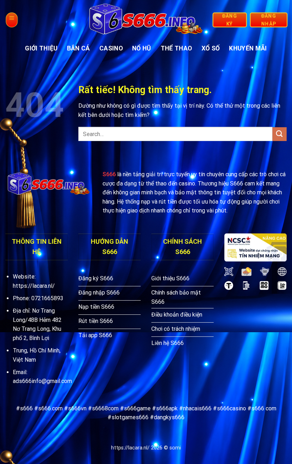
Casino (111, 48)
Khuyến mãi (248, 48)
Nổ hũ (141, 48)
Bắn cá (78, 48)
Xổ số (211, 48)
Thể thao (176, 48)
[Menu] (11, 20)
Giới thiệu (41, 48)
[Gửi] (279, 134)
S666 (109, 174)
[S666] (146, 20)
